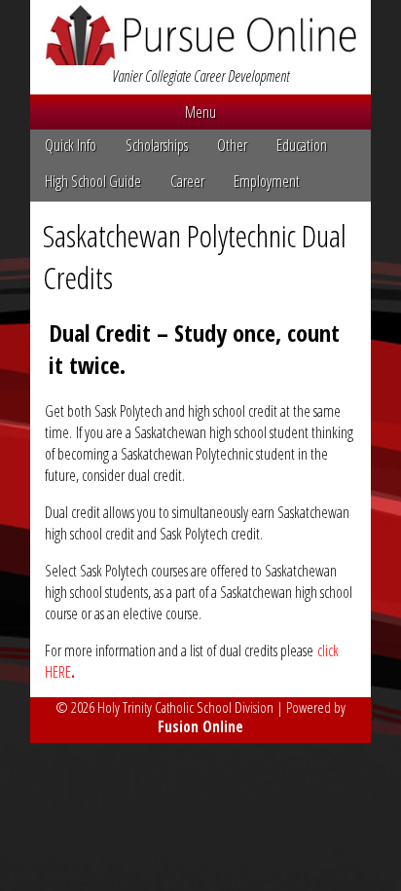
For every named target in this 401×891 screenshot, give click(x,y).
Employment (267, 181)
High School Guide (93, 181)
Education (301, 145)
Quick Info (70, 145)
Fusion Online (200, 726)
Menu (200, 112)
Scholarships (157, 145)
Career (187, 181)
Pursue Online (200, 35)
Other (232, 145)
